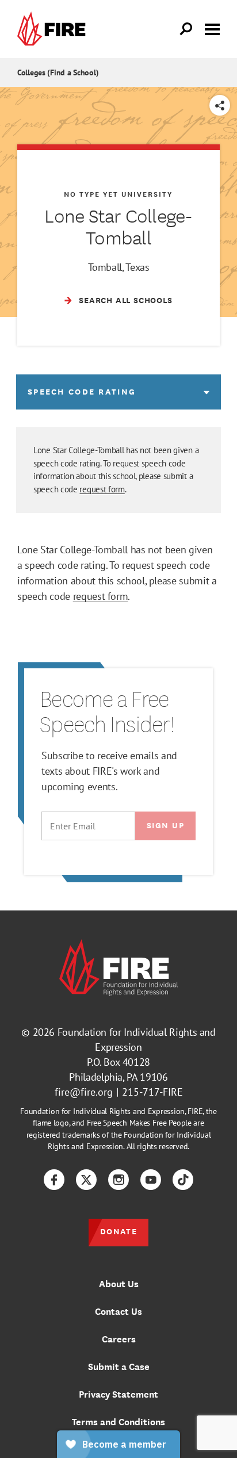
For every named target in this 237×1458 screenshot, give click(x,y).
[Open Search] (186, 29)
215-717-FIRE (152, 1092)
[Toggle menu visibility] (212, 28)
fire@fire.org (84, 1092)
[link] (54, 29)
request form (101, 489)
